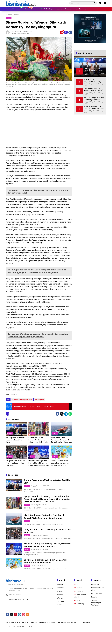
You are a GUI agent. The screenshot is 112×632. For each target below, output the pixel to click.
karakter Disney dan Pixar (23, 400)
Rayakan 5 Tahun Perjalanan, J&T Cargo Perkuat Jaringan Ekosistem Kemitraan (93, 80)
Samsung (80, 604)
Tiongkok (80, 591)
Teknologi (60, 591)
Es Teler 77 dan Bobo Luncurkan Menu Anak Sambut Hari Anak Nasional (59, 463)
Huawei (79, 588)
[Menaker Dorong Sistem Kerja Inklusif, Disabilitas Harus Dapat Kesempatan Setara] (38, 452)
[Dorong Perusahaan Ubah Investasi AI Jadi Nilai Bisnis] (16, 429)
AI (77, 584)
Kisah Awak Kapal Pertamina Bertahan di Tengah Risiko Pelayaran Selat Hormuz (61, 440)
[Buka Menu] (105, 3)
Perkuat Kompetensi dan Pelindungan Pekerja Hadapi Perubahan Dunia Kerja (94, 98)
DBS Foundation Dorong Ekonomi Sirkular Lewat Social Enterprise (93, 89)
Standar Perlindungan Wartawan (96, 602)
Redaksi (94, 597)
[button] (94, 3)
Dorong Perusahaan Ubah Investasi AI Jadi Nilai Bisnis (16, 440)
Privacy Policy (96, 593)
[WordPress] (19, 614)
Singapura (40, 400)
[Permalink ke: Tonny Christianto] (8, 32)
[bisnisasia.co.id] (21, 3)
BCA (78, 600)
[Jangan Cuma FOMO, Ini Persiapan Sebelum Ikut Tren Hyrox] (16, 452)
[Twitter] (62, 414)
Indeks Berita (85, 622)
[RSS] (27, 614)
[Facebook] (57, 414)
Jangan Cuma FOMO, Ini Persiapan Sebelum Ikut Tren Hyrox (15, 463)
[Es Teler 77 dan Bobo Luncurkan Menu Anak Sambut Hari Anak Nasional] (61, 452)
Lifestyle (60, 598)
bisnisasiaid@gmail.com (18, 599)
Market (59, 605)
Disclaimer (95, 584)
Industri (8, 18)
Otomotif (60, 601)
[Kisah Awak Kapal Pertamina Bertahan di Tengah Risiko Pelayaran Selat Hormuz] (61, 429)
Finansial (60, 588)
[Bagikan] (70, 32)
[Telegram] (66, 414)
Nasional (60, 595)
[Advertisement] (39, 128)
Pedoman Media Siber (39, 622)
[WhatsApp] (70, 414)
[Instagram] (23, 614)
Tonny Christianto (16, 32)
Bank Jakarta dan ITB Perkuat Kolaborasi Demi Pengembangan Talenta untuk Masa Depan (94, 107)
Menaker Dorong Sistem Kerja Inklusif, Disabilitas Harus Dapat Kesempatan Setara (38, 463)
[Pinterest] (15, 614)
